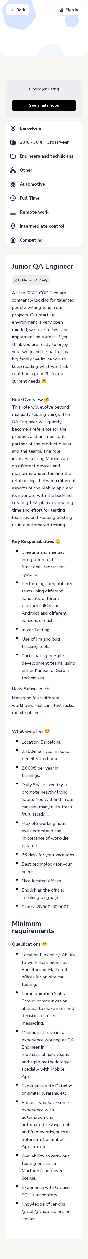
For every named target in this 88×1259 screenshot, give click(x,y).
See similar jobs (44, 105)
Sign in (72, 10)
